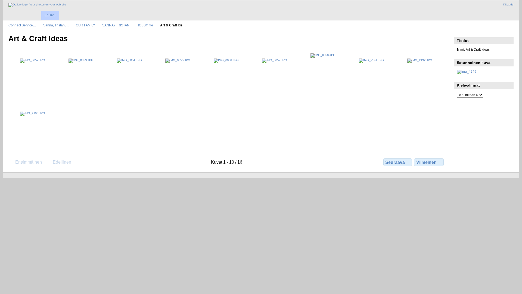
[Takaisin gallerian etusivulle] (37, 5)
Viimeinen (426, 162)
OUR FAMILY (85, 25)
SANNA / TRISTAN (115, 25)
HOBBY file (144, 25)
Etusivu (50, 15)
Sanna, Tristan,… (56, 25)
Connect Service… (22, 25)
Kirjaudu (508, 4)
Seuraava (395, 162)
